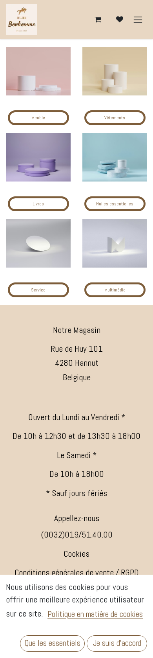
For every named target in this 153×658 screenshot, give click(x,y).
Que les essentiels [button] (52, 643)
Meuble (38, 118)
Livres (38, 204)
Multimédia (115, 290)
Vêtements (114, 118)
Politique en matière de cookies (95, 614)
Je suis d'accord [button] (117, 643)
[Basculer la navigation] (138, 19)
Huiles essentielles (114, 204)
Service (38, 290)
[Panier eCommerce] (98, 20)
